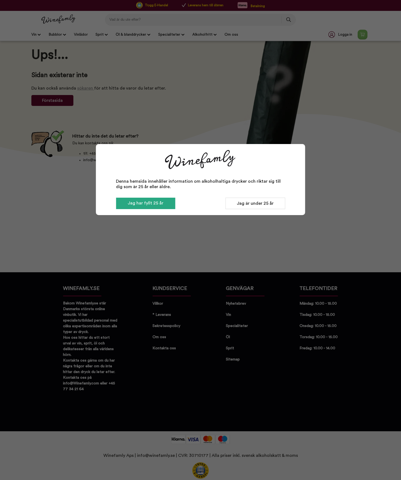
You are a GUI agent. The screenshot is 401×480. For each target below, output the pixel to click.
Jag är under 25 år (255, 203)
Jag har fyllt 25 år (145, 203)
